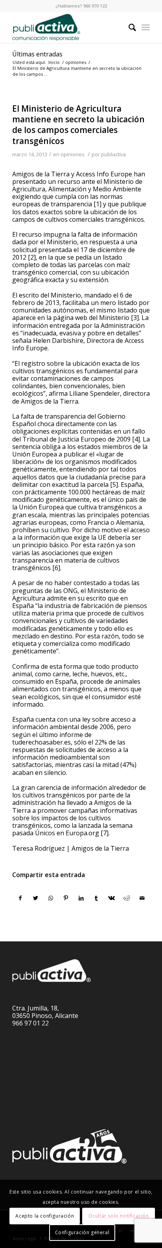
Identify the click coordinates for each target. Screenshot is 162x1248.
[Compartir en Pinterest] (66, 898)
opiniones (73, 154)
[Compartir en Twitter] (35, 898)
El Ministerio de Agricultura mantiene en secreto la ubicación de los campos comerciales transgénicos (78, 124)
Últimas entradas (37, 54)
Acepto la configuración (44, 1215)
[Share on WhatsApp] (50, 898)
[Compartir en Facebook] (20, 898)
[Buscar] (128, 27)
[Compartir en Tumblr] (96, 898)
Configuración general (82, 1232)
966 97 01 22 (30, 1023)
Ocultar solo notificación (118, 1215)
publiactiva (113, 154)
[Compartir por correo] (141, 898)
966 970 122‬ (95, 6)
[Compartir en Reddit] (127, 898)
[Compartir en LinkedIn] (81, 898)
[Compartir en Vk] (111, 898)
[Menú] (146, 27)
